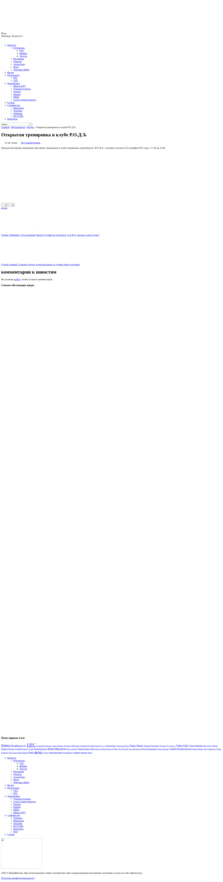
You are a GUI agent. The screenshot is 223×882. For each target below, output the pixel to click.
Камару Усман (28, 749)
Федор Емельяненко (148, 749)
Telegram (17, 113)
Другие (23, 56)
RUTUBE (18, 116)
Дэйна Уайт (182, 745)
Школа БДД (19, 86)
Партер (17, 91)
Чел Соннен (13, 753)
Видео (10, 72)
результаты (67, 752)
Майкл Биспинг (84, 749)
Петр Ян (125, 749)
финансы (84, 753)
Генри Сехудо (100, 746)
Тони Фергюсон (134, 749)
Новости (11, 45)
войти (17, 279)
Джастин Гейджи (123, 746)
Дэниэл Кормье (196, 745)
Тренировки (13, 83)
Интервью (18, 59)
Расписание (13, 75)
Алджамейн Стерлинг (44, 746)
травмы (76, 752)
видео (4, 208)
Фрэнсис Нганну (163, 749)
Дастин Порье (111, 746)
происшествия (55, 752)
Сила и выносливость (24, 100)
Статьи (11, 102)
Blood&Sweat (17, 746)
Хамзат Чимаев (197, 749)
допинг (45, 753)
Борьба (16, 94)
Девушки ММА (21, 69)
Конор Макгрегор (57, 748)
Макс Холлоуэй (107, 749)
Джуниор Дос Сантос (167, 746)
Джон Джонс (136, 745)
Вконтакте (18, 108)
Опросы (17, 61)
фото (90, 752)
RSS (15, 831)
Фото (16, 67)
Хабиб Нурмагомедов (181, 748)
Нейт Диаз (118, 749)
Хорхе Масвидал (210, 749)
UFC (21, 50)
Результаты (19, 48)
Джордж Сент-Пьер (151, 746)
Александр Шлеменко (72, 746)
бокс (31, 752)
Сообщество (13, 105)
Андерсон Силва (87, 746)
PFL (15, 78)
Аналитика (19, 64)
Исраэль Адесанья (15, 749)
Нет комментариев (30, 142)
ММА (16, 97)
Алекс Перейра (57, 746)
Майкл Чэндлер (95, 749)
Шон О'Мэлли (23, 753)
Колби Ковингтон (40, 749)
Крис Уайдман (72, 749)
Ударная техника (22, 89)
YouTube (17, 110)
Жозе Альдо (207, 746)
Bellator (23, 53)
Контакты (12, 119)
